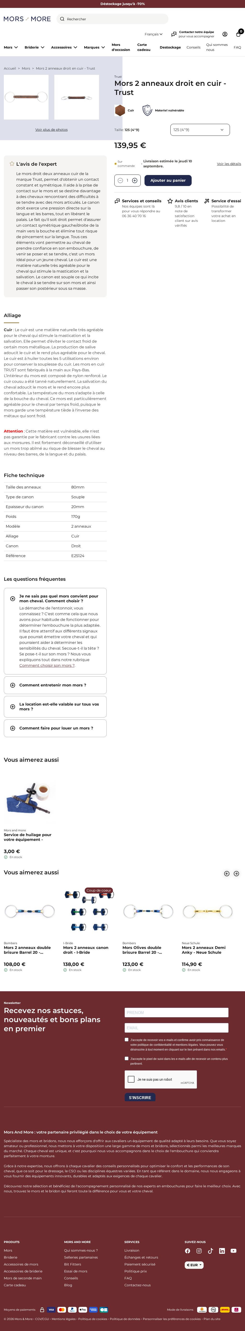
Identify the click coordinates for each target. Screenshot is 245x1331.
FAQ (237, 47)
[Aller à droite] (236, 873)
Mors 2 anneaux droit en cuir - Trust (65, 68)
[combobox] (112, 19)
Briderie (10, 1257)
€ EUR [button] (193, 1265)
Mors (26, 68)
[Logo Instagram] (199, 1251)
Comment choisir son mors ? (46, 665)
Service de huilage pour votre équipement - (27, 837)
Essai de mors (75, 1271)
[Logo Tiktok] (210, 1251)
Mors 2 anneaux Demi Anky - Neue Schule (204, 950)
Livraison (131, 1250)
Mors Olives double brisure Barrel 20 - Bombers (141, 950)
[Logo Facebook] (187, 1251)
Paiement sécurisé (139, 1264)
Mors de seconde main (23, 1278)
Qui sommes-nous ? (81, 1250)
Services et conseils (141, 201)
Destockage (170, 47)
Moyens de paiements (19, 1309)
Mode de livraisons (180, 1309)
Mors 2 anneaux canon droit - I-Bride (85, 950)
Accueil (10, 68)
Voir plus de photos (51, 129)
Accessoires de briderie (23, 1271)
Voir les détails (229, 164)
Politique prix (135, 1271)
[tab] (55, 631)
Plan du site (212, 1319)
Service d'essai (226, 201)
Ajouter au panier (168, 180)
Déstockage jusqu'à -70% (122, 4)
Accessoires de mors (21, 1264)
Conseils (193, 47)
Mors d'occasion (121, 47)
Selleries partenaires (81, 1257)
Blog (68, 1285)
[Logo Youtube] (233, 1251)
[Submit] (62, 19)
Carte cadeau (143, 47)
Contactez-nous (137, 1285)
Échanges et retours (141, 1257)
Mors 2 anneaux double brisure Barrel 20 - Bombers (27, 950)
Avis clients (186, 201)
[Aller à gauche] (227, 873)
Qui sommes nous (217, 47)
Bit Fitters (72, 1264)
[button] (154, 34)
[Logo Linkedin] (222, 1251)
